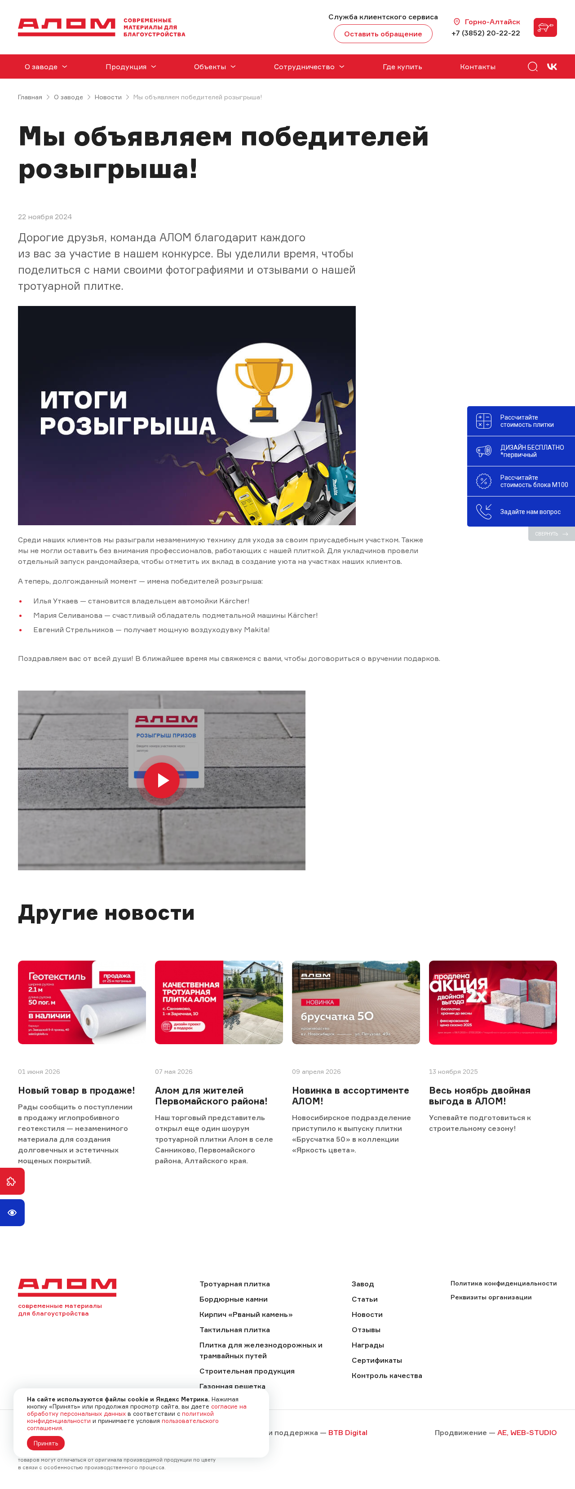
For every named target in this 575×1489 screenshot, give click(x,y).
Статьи (365, 1298)
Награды (368, 1344)
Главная (30, 97)
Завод (363, 1283)
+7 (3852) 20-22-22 (485, 32)
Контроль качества (387, 1375)
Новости (108, 97)
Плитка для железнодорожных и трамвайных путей (261, 1350)
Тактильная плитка (234, 1329)
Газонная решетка (232, 1386)
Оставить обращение (383, 33)
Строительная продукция (247, 1370)
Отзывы (366, 1329)
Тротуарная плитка (234, 1283)
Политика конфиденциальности (504, 1283)
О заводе (68, 97)
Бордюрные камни (233, 1298)
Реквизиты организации (491, 1297)
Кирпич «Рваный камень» (246, 1314)
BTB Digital (347, 1432)
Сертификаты (377, 1360)
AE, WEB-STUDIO (527, 1432)
